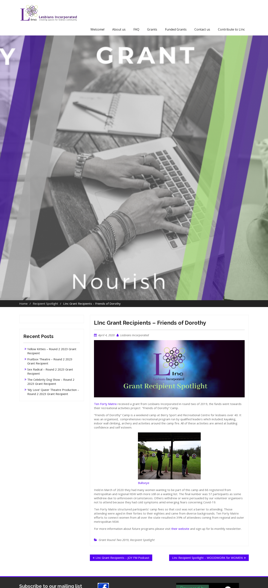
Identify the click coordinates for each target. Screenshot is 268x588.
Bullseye (143, 483)
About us (119, 29)
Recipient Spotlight (142, 540)
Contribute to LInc (231, 29)
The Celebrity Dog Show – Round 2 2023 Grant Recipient (50, 382)
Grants (152, 29)
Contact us (202, 29)
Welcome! (97, 29)
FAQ (136, 29)
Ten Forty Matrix (105, 404)
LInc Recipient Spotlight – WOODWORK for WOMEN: (207, 558)
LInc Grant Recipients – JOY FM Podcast (122, 558)
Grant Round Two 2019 (114, 540)
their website (180, 529)
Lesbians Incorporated (134, 335)
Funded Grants (176, 29)
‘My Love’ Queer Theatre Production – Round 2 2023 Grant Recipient (53, 392)
